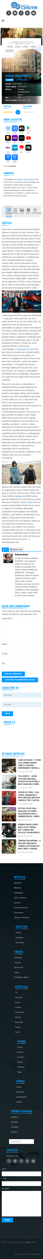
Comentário (7, 618)
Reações (14, 1132)
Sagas (19, 1072)
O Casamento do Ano (24, 349)
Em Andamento (21, 1097)
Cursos (17, 1002)
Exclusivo (17, 903)
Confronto (18, 997)
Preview (18, 1027)
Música (20, 95)
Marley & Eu (20, 496)
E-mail (5, 653)
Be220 (34, 1242)
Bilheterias (17, 888)
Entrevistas (19, 938)
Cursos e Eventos (20, 898)
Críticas (20, 1047)
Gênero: (8, 89)
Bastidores (18, 883)
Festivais (18, 1007)
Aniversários (20, 942)
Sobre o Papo (19, 1254)
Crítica (8, 213)
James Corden (14, 182)
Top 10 (17, 1032)
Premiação (15, 1127)
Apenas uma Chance (17, 75)
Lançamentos (19, 913)
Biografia (21, 89)
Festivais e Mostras (21, 908)
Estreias (20, 1062)
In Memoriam (19, 1012)
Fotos (22, 213)
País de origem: (11, 100)
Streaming (20, 1067)
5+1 (16, 993)
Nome (5, 644)
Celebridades (18, 893)
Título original (10, 87)
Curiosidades (35, 213)
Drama (27, 92)
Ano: (7, 97)
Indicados (14, 1122)
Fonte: (6, 166)
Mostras (18, 1017)
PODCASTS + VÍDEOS (21, 977)
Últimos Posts (17, 549)
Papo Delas (19, 1022)
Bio (6, 549)
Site (3, 663)
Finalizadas (20, 1092)
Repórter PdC (18, 967)
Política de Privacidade (33, 1254)
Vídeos (28, 213)
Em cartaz (20, 1057)
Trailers (16, 972)
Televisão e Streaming (21, 917)
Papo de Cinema (13, 1242)
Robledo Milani (21, 554)
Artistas (18, 933)
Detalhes (15, 213)
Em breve (20, 1052)
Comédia (21, 92)
